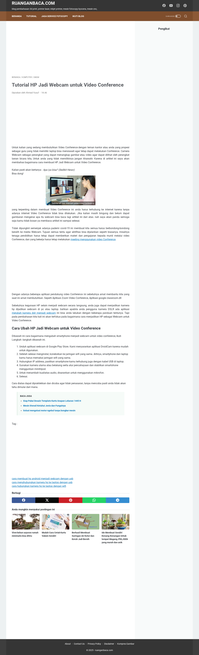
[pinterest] (70, 500)
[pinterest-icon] (185, 5)
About (68, 644)
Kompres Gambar (125, 644)
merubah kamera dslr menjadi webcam (34, 312)
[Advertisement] (70, 48)
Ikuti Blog (78, 16)
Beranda (17, 16)
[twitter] (47, 500)
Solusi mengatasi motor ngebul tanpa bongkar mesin (49, 410)
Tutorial (31, 16)
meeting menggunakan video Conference (93, 239)
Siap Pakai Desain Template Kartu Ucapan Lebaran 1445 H (52, 401)
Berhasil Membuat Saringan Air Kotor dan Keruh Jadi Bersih (83, 535)
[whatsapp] (94, 500)
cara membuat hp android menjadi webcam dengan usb (42, 478)
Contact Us (79, 644)
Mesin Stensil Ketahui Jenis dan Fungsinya (44, 405)
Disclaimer (109, 644)
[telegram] (117, 500)
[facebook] (23, 500)
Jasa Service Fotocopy (54, 16)
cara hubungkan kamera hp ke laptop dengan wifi (39, 486)
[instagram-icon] (178, 5)
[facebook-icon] (164, 5)
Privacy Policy (94, 644)
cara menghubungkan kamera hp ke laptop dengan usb (42, 482)
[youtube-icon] (171, 5)
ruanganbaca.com (33, 3)
